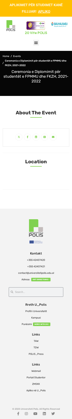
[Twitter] (18, 137)
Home (6, 56)
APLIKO (44, 11)
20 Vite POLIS (36, 33)
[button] (36, 43)
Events (17, 56)
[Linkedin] (36, 137)
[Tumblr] (44, 137)
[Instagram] (26, 413)
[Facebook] (27, 137)
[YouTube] (35, 413)
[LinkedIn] (44, 413)
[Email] (53, 137)
